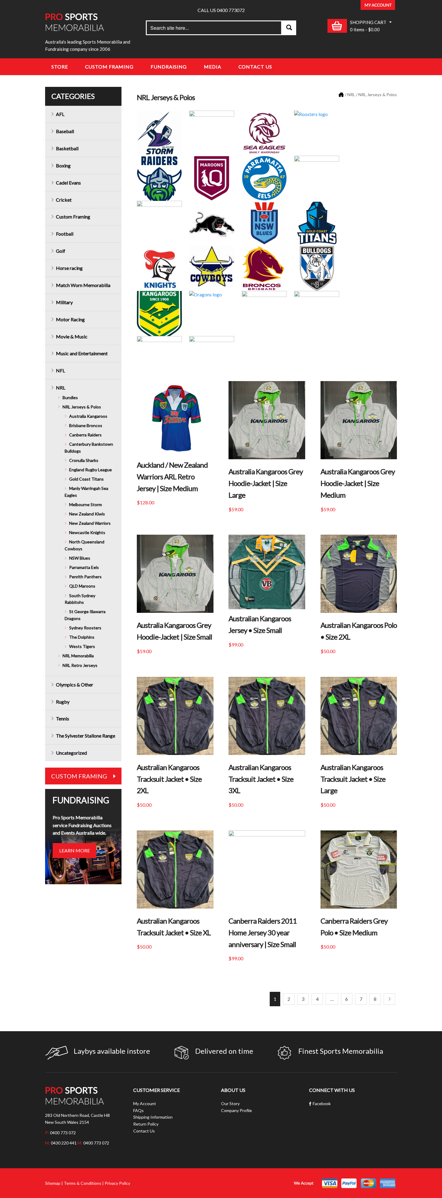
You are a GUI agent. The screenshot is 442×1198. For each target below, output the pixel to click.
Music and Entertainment (82, 353)
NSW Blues (79, 558)
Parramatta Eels (84, 567)
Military (64, 302)
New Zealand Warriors (90, 523)
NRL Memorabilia (78, 655)
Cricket (64, 200)
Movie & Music (71, 336)
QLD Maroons (82, 585)
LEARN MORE (74, 850)
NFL (60, 370)
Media (212, 66)
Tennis (62, 718)
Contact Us (255, 66)
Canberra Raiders (85, 434)
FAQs (138, 1110)
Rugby (62, 701)
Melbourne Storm (85, 504)
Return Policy (145, 1123)
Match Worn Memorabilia (83, 285)
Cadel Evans (68, 182)
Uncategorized (71, 753)
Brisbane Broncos (85, 425)
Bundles (70, 397)
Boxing (63, 165)
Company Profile (236, 1110)
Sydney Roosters (85, 627)
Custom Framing (109, 66)
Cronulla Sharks (83, 460)
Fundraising (169, 66)
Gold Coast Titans (86, 478)
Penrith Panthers (85, 576)
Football (64, 234)
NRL (351, 94)
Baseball (65, 131)
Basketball (67, 148)
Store (59, 66)
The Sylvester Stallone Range (85, 735)
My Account (144, 1103)
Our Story (230, 1103)
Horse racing (69, 268)
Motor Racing (70, 319)
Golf (60, 251)
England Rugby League (90, 469)
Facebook (322, 1103)
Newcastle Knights (87, 532)
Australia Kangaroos (88, 416)
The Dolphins (81, 637)
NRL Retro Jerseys (80, 665)
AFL (60, 114)
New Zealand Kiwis (87, 513)
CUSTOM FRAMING (79, 776)
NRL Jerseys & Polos (82, 406)
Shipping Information (153, 1117)
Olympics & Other (74, 684)
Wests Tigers (82, 646)
